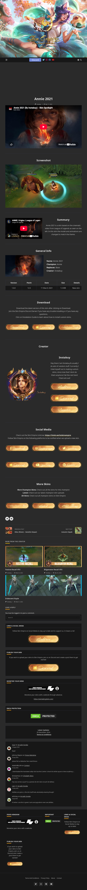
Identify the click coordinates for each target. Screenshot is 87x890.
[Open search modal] (81, 60)
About (53, 878)
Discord (35, 60)
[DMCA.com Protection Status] (43, 716)
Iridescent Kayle (12, 598)
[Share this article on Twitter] (7, 519)
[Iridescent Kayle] (43, 585)
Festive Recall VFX (12, 569)
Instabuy (38, 104)
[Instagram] (47, 60)
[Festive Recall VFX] (24, 556)
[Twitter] (44, 60)
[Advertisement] (43, 78)
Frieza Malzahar (30, 755)
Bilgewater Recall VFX (53, 569)
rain (13, 786)
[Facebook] (50, 60)
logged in (17, 613)
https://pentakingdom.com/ (43, 699)
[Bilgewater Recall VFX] (63, 556)
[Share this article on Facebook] (11, 519)
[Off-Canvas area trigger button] (6, 60)
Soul (13, 745)
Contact (27, 765)
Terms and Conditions (32, 878)
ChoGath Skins (28, 776)
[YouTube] (53, 60)
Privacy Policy (45, 878)
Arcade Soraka (23, 745)
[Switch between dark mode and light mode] (78, 60)
